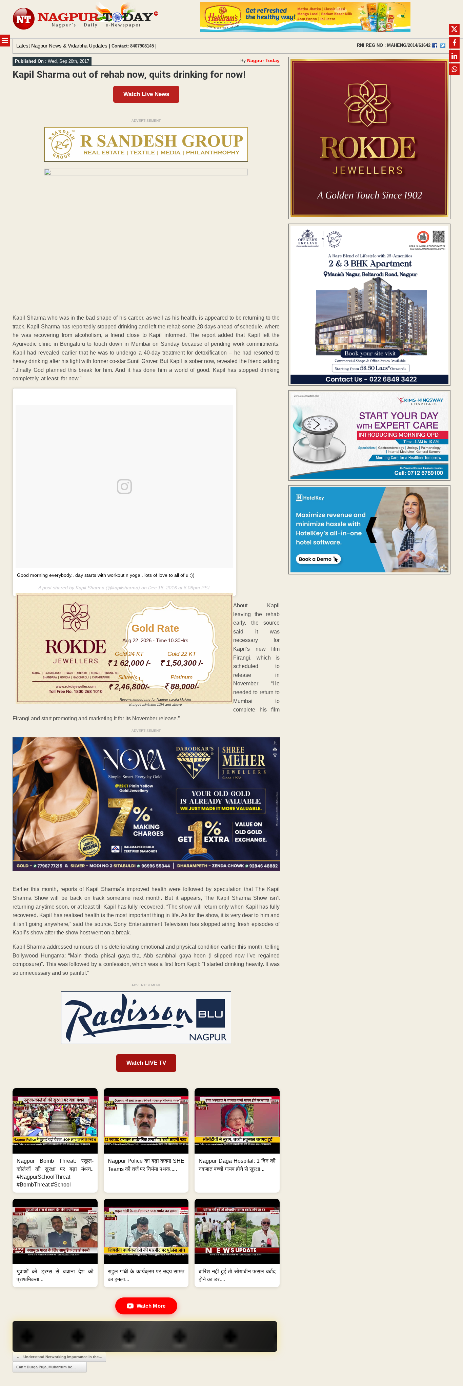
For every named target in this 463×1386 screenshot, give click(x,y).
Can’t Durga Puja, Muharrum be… (49, 1367)
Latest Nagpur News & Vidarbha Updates (61, 46)
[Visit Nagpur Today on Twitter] (442, 45)
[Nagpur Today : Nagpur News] (86, 19)
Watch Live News (146, 94)
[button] (55, 1140)
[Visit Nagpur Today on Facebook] (434, 45)
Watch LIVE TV (146, 1063)
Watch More (151, 1306)
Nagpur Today (263, 60)
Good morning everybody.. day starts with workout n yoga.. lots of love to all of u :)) (106, 575)
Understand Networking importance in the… (59, 1357)
